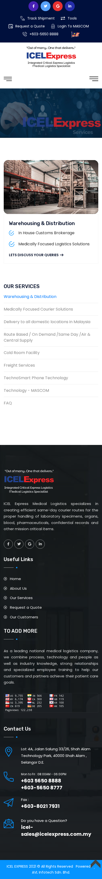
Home (15, 578)
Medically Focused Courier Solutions (38, 309)
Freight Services (19, 365)
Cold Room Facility (22, 353)
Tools (72, 18)
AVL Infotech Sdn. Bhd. (51, 872)
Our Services (21, 597)
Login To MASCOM (73, 26)
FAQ (8, 403)
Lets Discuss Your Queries (34, 254)
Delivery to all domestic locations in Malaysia (47, 322)
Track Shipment (41, 18)
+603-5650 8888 (43, 34)
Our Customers (24, 617)
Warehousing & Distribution (42, 223)
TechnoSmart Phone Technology (36, 378)
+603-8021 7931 (40, 806)
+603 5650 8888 (41, 780)
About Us (18, 588)
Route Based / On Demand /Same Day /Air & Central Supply (47, 337)
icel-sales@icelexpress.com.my (56, 830)
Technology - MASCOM (26, 390)
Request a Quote (30, 26)
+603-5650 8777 (41, 787)
